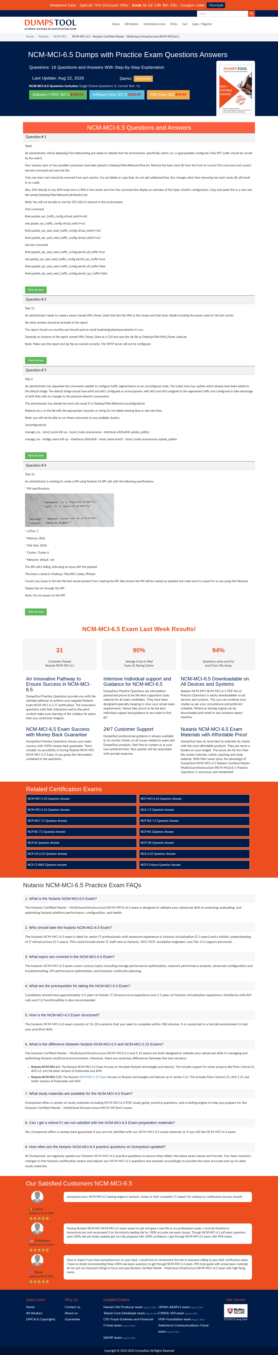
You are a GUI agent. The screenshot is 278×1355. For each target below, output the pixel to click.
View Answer (36, 290)
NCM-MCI (60, 36)
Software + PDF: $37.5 (58, 95)
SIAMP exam (112, 1337)
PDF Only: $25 (168, 95)
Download (144, 78)
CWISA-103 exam (171, 1313)
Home (116, 24)
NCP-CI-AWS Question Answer (47, 865)
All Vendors (132, 24)
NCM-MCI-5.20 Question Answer (49, 799)
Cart (184, 24)
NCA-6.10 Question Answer (158, 854)
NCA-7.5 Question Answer (157, 810)
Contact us (72, 1307)
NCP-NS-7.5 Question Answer (160, 821)
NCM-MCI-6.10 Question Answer (49, 810)
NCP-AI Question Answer (44, 843)
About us (71, 1313)
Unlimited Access (154, 24)
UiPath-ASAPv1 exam (174, 1307)
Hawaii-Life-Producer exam (123, 1307)
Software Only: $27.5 (117, 95)
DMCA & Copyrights (40, 1319)
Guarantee (72, 1319)
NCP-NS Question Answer (157, 832)
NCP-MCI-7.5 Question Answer (47, 821)
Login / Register (202, 24)
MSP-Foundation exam (174, 1319)
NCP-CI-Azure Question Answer (161, 865)
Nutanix (44, 36)
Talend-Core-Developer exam (124, 1313)
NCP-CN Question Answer (157, 843)
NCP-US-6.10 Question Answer (47, 854)
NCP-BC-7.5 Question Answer (47, 832)
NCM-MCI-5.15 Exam (93, 1077)
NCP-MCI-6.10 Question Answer (161, 799)
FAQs (173, 24)
